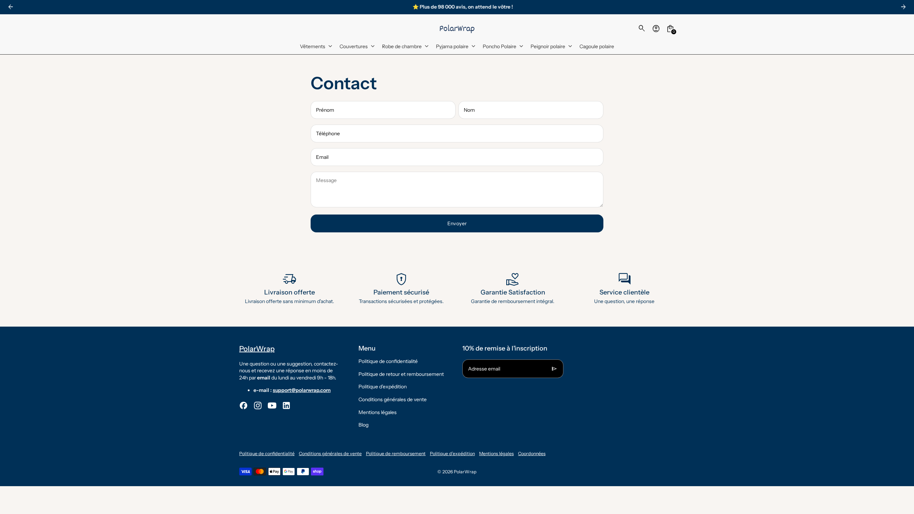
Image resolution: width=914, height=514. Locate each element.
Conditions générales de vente (392, 399)
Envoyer (457, 223)
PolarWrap (465, 471)
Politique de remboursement (396, 453)
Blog (363, 425)
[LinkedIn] (286, 405)
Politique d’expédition (452, 453)
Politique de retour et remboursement (401, 374)
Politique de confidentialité (388, 361)
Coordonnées (532, 453)
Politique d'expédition (382, 386)
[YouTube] (272, 405)
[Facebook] (243, 405)
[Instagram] (257, 405)
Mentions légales (377, 412)
